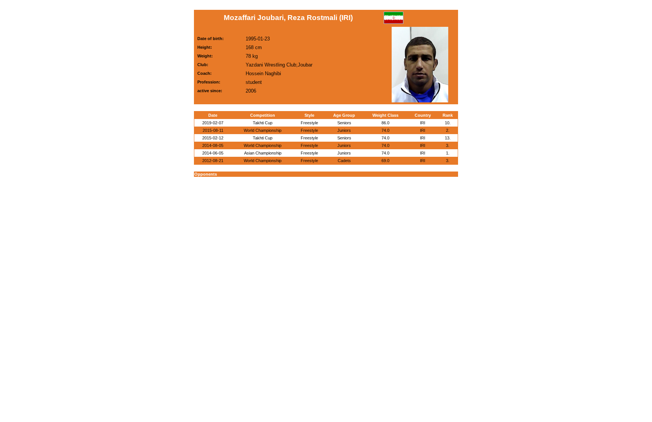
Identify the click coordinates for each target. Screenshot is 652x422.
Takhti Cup (262, 123)
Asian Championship (262, 153)
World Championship (262, 130)
